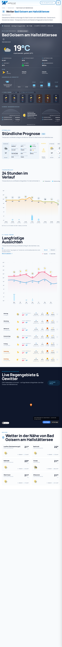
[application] (31, 204)
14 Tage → (15, 92)
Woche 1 (46, 250)
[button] (6, 150)
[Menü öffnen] (58, 3)
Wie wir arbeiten (6, 253)
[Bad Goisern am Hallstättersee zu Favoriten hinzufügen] (3, 39)
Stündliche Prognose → (28, 92)
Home (3, 8)
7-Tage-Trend (6, 92)
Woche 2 (53, 250)
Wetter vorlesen (23, 31)
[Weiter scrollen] (58, 151)
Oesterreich (11, 8)
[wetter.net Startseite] (9, 3)
